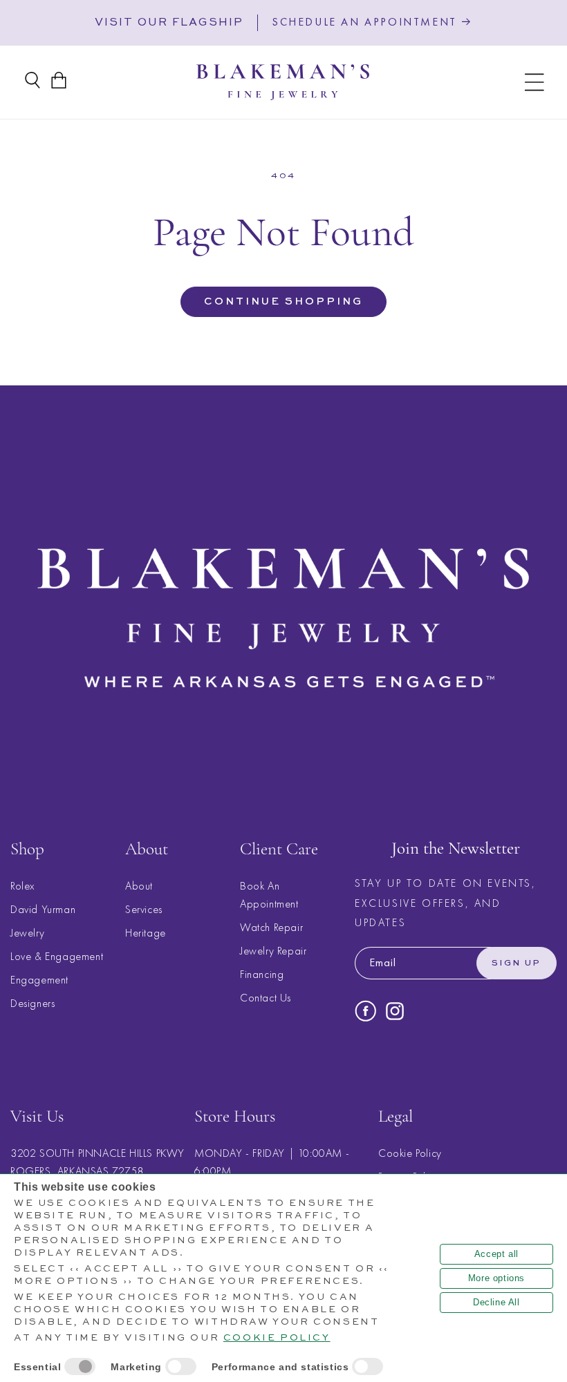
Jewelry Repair (273, 950)
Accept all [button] (496, 1254)
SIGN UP (516, 963)
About (139, 886)
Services (143, 909)
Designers (32, 1003)
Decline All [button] (496, 1302)
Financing (262, 974)
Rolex (22, 886)
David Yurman (42, 909)
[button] (534, 82)
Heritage (145, 932)
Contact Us (265, 997)
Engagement (39, 979)
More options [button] (496, 1278)
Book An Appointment (269, 895)
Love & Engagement (56, 956)
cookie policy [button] (277, 1338)
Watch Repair (271, 927)
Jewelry (27, 932)
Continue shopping (283, 301)
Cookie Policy (410, 1153)
